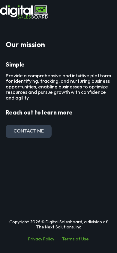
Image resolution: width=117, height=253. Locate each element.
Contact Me (29, 131)
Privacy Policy (41, 239)
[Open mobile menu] (114, 12)
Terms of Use (75, 239)
